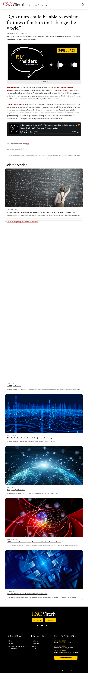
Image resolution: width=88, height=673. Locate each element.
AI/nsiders (64, 90)
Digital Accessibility (66, 670)
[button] (74, 5)
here (27, 144)
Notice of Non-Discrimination (52, 670)
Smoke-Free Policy (78, 670)
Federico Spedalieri (14, 104)
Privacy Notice (40, 670)
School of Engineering (39, 5)
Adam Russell (12, 87)
